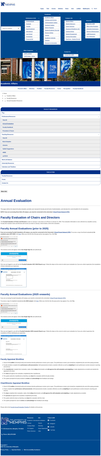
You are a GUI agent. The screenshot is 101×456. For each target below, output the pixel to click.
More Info (4, 191)
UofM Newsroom (91, 34)
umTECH (5, 156)
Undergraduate (30, 21)
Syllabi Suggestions (8, 148)
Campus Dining (70, 31)
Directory (31, 88)
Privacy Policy (5, 449)
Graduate (28, 24)
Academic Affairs (49, 17)
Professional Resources (8, 116)
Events (54, 8)
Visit (48, 8)
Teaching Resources (7, 134)
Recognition (67, 88)
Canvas (47, 35)
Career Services (70, 26)
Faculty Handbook (78, 88)
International (29, 31)
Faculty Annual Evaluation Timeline (19, 407)
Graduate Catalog (49, 25)
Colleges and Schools (51, 20)
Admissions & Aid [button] (31, 18)
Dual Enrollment (30, 29)
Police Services (31, 431)
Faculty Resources (49, 88)
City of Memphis (91, 36)
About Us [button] (88, 20)
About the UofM (91, 24)
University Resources (8, 163)
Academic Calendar (50, 38)
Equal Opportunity (43, 428)
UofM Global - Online (29, 56)
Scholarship (29, 36)
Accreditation (41, 420)
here (20, 234)
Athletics (60, 8)
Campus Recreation (71, 36)
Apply (42, 8)
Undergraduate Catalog (51, 22)
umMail (79, 8)
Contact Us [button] (67, 51)
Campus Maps (31, 425)
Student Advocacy (70, 24)
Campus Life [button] (68, 18)
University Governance (92, 29)
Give (72, 8)
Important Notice (16, 449)
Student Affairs (69, 21)
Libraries (47, 40)
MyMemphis (86, 8)
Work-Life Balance (7, 159)
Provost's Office (22, 88)
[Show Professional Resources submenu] (98, 116)
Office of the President (92, 26)
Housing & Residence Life (72, 29)
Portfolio (39, 88)
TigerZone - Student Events (73, 39)
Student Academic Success (52, 30)
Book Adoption (7, 141)
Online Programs (49, 27)
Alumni (40, 423)
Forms (59, 88)
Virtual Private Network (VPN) (61, 212)
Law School (29, 34)
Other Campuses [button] (28, 50)
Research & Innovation (51, 43)
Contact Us (5, 183)
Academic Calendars (32, 420)
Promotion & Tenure (8, 131)
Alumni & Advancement (93, 31)
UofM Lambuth (28, 53)
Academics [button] (48, 14)
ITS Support (30, 428)
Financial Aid (29, 39)
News (66, 8)
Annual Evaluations (8, 123)
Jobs (39, 431)
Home (5, 93)
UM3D (4, 152)
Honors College (49, 32)
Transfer (28, 26)
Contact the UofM (69, 55)
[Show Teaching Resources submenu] (98, 134)
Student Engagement (71, 34)
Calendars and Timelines (9, 167)
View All (5, 120)
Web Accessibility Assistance (32, 449)
